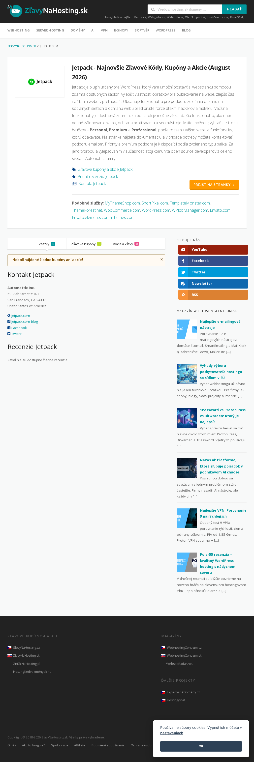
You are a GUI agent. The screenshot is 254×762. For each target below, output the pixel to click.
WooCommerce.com (122, 210)
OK (201, 746)
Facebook (19, 327)
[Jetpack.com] (39, 82)
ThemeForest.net (87, 210)
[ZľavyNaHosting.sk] (47, 11)
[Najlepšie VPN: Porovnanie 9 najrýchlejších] (187, 518)
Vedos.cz (140, 17)
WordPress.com (156, 210)
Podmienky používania (108, 745)
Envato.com (220, 210)
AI (93, 30)
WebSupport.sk (195, 17)
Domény (78, 30)
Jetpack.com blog (24, 321)
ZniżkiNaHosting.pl (26, 664)
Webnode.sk (175, 17)
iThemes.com (122, 217)
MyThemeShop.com (122, 203)
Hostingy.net (176, 700)
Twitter (16, 333)
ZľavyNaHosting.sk (26, 655)
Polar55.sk (237, 17)
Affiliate (79, 745)
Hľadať (234, 9)
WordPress (166, 30)
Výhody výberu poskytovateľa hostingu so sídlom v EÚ (221, 371)
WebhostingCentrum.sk (184, 655)
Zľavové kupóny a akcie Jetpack (105, 169)
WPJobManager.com (190, 210)
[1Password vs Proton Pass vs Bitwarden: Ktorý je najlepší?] (187, 417)
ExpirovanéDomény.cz (183, 692)
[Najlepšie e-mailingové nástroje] (187, 329)
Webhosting (18, 30)
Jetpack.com (20, 315)
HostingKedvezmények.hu (32, 672)
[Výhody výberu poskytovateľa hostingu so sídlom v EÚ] (187, 373)
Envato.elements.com (90, 217)
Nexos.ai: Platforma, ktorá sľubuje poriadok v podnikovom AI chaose (221, 466)
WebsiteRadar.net (179, 664)
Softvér (142, 30)
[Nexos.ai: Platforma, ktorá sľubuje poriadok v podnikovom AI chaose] (187, 468)
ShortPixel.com (155, 203)
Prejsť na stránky (212, 185)
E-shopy (121, 30)
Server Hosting (50, 30)
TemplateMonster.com (190, 203)
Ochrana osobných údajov (150, 745)
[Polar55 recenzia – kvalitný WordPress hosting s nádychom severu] (187, 562)
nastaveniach (171, 733)
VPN (104, 30)
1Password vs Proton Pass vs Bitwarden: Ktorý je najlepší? (223, 416)
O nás (11, 745)
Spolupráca (59, 745)
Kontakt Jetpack (92, 183)
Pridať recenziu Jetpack (98, 176)
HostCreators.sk (217, 17)
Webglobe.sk (156, 17)
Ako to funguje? (33, 745)
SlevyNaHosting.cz (26, 647)
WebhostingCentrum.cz (184, 647)
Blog (186, 30)
